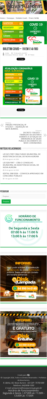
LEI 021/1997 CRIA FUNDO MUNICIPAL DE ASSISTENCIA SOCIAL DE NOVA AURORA (21, 155)
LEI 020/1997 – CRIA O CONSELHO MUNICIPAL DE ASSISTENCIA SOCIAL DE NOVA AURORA (21, 165)
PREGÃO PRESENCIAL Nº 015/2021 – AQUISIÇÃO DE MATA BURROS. (16, 126)
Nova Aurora (23, 6)
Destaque (10, 18)
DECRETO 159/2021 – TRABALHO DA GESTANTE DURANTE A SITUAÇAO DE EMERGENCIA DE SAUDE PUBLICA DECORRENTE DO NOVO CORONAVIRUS (30, 137)
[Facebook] (27, 375)
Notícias (15, 55)
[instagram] (29, 375)
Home (2, 18)
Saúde (21, 55)
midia (7, 53)
